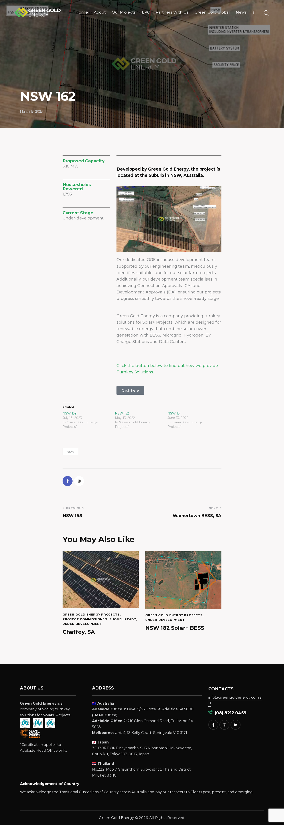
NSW (70, 451)
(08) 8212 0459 (230, 712)
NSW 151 (174, 413)
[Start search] (266, 13)
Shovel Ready (122, 619)
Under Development (82, 624)
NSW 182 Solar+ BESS (174, 628)
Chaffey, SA (79, 632)
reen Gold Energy (118, 818)
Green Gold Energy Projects (91, 614)
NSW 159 (70, 413)
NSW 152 (122, 413)
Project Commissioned (85, 619)
